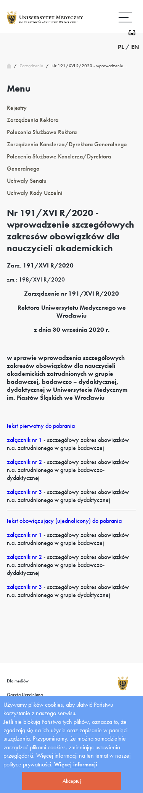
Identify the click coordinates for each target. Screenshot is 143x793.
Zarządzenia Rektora (32, 120)
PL (121, 47)
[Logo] (45, 24)
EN (135, 47)
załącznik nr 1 (24, 440)
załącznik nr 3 (24, 492)
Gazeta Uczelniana (25, 695)
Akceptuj (72, 780)
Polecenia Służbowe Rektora (42, 132)
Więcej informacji (75, 764)
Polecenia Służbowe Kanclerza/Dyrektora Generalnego (59, 162)
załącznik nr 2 (24, 462)
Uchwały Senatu (27, 181)
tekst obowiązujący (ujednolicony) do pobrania (64, 521)
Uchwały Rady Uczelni (35, 193)
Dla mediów (18, 681)
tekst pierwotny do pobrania (41, 426)
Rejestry (17, 108)
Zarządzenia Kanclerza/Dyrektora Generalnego (67, 144)
